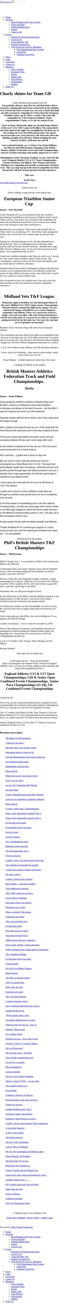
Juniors (14, 29)
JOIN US (9, 87)
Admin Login (47, 1218)
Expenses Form (17, 72)
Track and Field (18, 24)
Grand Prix (21, 52)
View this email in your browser (14, 183)
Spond (14, 74)
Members (9, 67)
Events (8, 34)
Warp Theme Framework (22, 1227)
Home (8, 17)
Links (7, 59)
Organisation (16, 82)
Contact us (10, 64)
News (8, 57)
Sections (9, 20)
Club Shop (10, 62)
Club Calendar (17, 69)
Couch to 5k (16, 32)
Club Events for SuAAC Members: (26, 47)
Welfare (14, 84)
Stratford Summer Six (20, 44)
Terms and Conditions (15, 1218)
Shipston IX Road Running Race (25, 37)
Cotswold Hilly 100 (19, 42)
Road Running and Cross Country (26, 22)
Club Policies (17, 79)
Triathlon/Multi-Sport (20, 27)
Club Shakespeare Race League (30, 49)
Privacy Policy (33, 1218)
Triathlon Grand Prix (25, 54)
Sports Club (16, 77)
